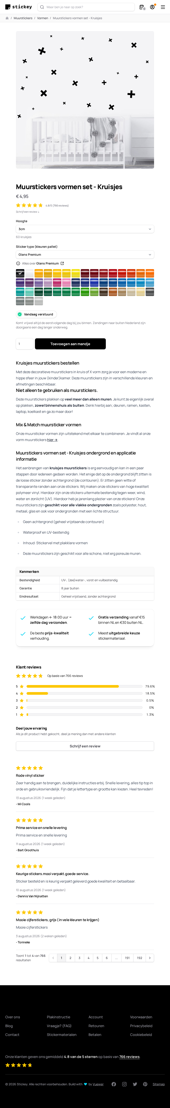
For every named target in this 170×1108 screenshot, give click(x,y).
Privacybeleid (141, 1025)
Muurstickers (23, 18)
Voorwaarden (141, 1017)
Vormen (42, 18)
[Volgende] (150, 958)
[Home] (19, 6)
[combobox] (86, 7)
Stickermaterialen (62, 1034)
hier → (52, 439)
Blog (9, 1025)
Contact (12, 1034)
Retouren (96, 1025)
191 (127, 958)
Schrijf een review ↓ (28, 212)
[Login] (152, 7)
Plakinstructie (58, 1017)
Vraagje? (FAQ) (59, 1025)
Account (96, 1017)
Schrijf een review (85, 746)
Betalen (95, 1034)
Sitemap (159, 1084)
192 (139, 958)
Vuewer (98, 1084)
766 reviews (129, 1056)
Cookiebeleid (141, 1034)
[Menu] (162, 7)
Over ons (12, 1017)
